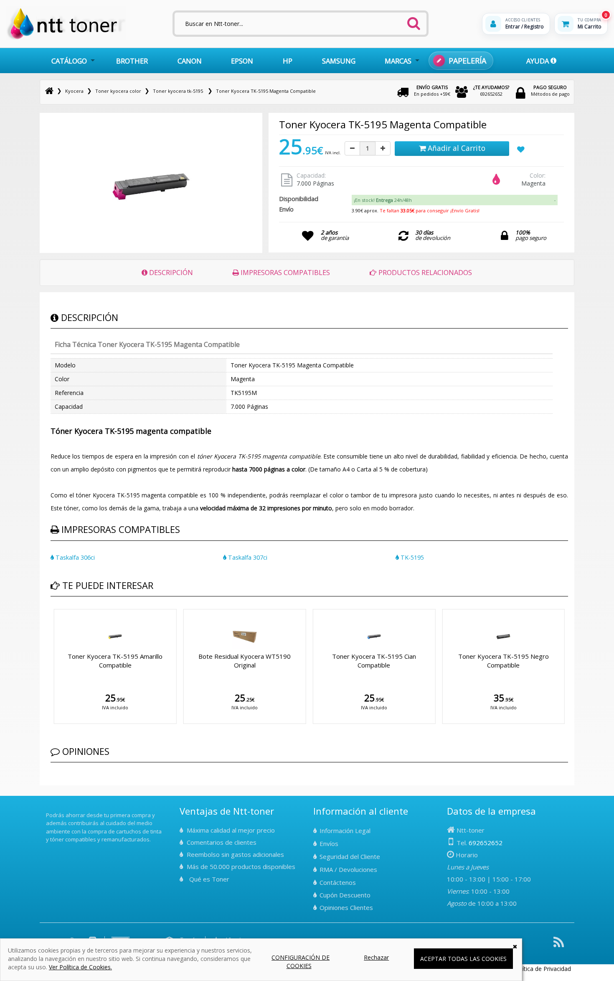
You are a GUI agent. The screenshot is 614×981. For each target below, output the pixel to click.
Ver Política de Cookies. (80, 967)
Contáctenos (338, 882)
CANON (190, 61)
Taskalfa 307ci (246, 557)
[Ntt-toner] (49, 91)
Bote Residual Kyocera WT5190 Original (244, 660)
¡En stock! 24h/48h (383, 200)
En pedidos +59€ (432, 90)
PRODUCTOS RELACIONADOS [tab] (424, 272)
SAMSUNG (338, 61)
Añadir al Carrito (455, 148)
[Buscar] (413, 21)
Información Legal (345, 830)
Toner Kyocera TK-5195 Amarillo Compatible (115, 660)
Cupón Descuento (345, 895)
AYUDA (538, 61)
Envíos (329, 843)
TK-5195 (411, 557)
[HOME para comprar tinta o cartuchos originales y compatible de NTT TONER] (66, 38)
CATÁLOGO (69, 61)
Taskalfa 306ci (74, 557)
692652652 (491, 90)
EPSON (242, 61)
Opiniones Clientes (346, 907)
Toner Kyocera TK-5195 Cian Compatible (374, 660)
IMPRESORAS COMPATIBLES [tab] (284, 272)
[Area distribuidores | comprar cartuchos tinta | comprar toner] (48, 809)
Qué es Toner (209, 879)
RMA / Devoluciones (348, 869)
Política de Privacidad (542, 969)
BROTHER (132, 61)
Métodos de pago (550, 90)
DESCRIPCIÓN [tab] (170, 272)
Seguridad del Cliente (350, 856)
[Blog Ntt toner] (558, 945)
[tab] (454, 200)
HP (287, 61)
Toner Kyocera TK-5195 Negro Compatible (503, 660)
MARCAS (398, 61)
